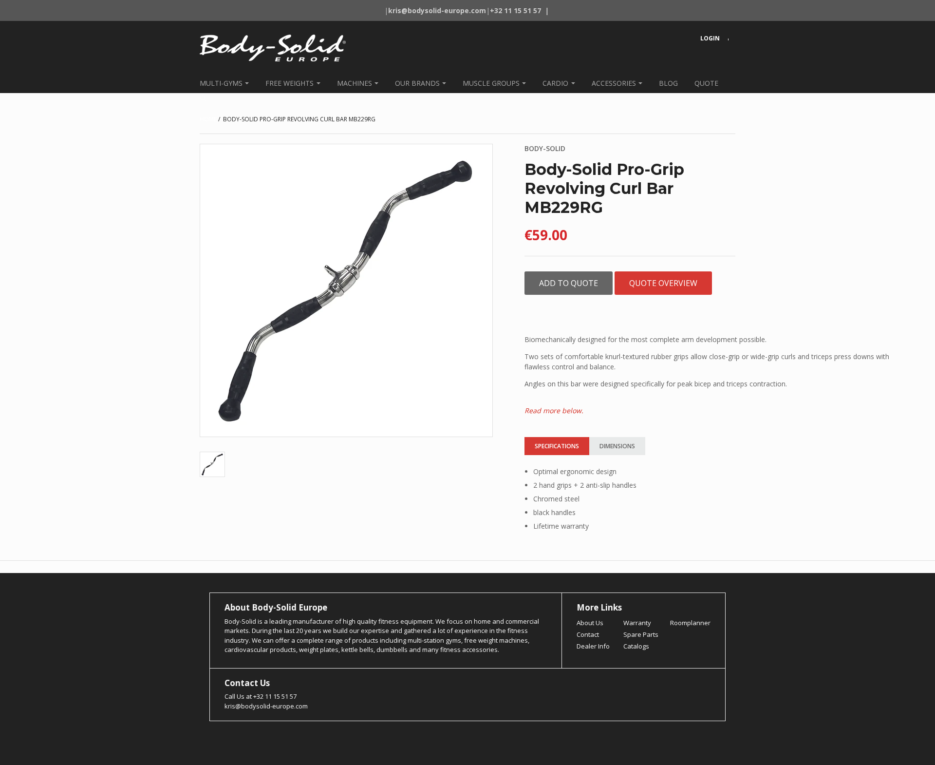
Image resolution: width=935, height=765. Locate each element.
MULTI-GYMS (221, 83)
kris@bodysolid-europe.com (266, 706)
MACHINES (354, 83)
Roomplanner (690, 622)
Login (710, 38)
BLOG (668, 83)
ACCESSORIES (614, 83)
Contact (588, 634)
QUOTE (706, 83)
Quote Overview (663, 283)
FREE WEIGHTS (289, 83)
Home (208, 119)
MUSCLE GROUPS (491, 83)
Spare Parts (640, 634)
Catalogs (636, 646)
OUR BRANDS (417, 83)
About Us (590, 622)
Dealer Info (593, 646)
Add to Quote (568, 283)
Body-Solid (544, 148)
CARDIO (555, 83)
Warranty (637, 622)
